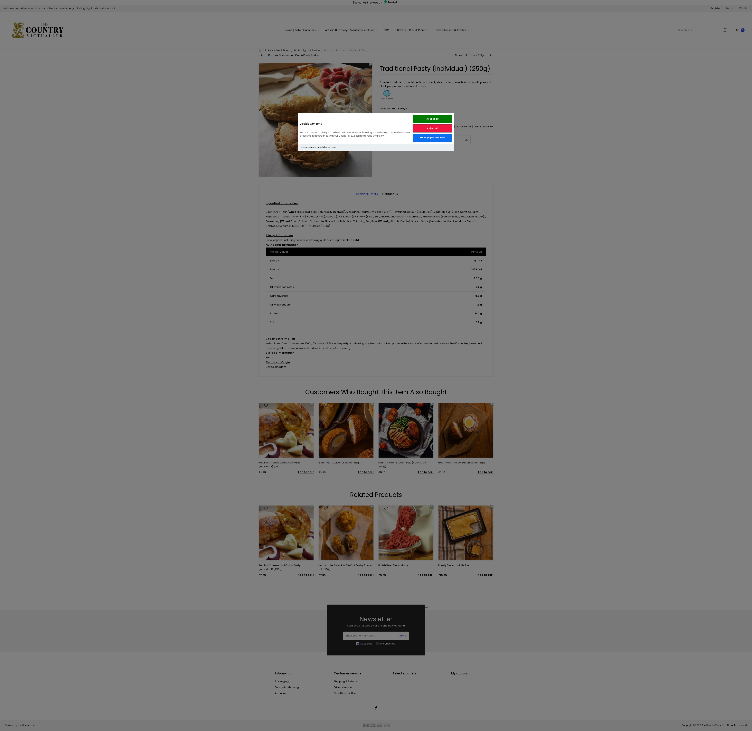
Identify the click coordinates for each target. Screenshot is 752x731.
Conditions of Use (326, 147)
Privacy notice (308, 147)
